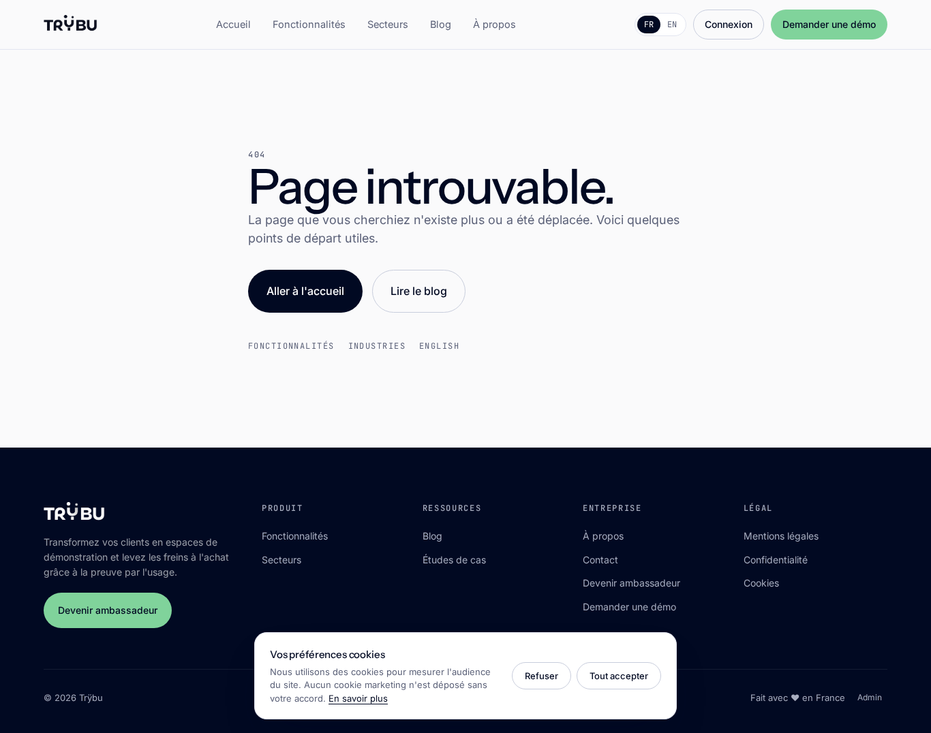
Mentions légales (781, 536)
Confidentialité (776, 559)
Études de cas (454, 559)
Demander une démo (829, 24)
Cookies (761, 583)
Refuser (541, 675)
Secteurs (387, 24)
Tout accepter (619, 675)
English (439, 346)
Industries (377, 346)
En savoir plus (358, 698)
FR (649, 24)
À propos (494, 24)
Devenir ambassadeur (107, 610)
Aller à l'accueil (305, 291)
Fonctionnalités (309, 24)
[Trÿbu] (70, 24)
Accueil (233, 24)
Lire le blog (419, 291)
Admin (869, 697)
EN (672, 24)
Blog (440, 24)
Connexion (728, 24)
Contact (600, 559)
